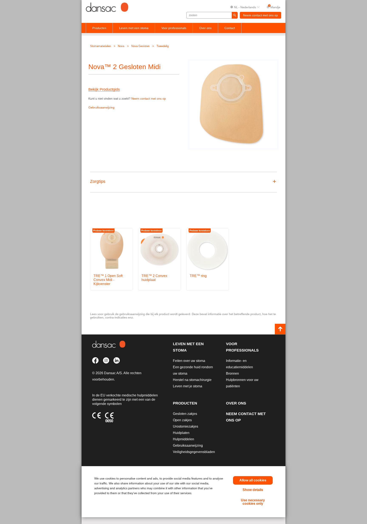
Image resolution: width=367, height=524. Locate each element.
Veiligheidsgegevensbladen (194, 452)
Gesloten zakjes (185, 414)
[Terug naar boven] (280, 329)
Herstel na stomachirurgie (192, 380)
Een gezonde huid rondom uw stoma (193, 370)
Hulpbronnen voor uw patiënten (242, 383)
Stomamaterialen (100, 46)
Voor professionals (173, 28)
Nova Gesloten (140, 46)
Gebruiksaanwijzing (101, 107)
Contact (229, 28)
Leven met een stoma (133, 28)
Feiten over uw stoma (189, 361)
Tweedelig (163, 46)
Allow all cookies (252, 480)
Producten (99, 28)
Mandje (275, 7)
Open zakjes (182, 420)
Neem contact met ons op (260, 15)
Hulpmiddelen (183, 439)
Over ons (205, 28)
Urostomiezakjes (185, 426)
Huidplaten (181, 433)
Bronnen (232, 373)
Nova (121, 46)
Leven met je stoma (187, 386)
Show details (253, 490)
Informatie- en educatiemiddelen (239, 364)
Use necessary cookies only (253, 501)
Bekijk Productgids (104, 90)
